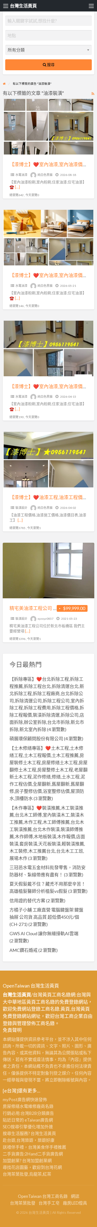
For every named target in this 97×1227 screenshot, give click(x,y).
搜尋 (50, 64)
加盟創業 (39, 1160)
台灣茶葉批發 (15, 1174)
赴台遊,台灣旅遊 (18, 1140)
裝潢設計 (21, 508)
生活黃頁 (47, 1133)
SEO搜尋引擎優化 (19, 1126)
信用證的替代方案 (27, 900)
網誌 (75, 1196)
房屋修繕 (11, 1106)
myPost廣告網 (16, 1099)
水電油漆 (21, 175)
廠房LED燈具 (75, 1203)
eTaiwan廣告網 (39, 1120)
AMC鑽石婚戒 (23, 950)
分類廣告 (45, 1113)
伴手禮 (51, 1147)
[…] (17, 187)
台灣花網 (53, 1167)
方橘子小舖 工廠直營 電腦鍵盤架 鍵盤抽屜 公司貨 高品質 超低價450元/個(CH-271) (46, 917)
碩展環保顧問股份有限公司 (36, 738)
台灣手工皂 (49, 1203)
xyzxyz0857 (45, 618)
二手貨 (44, 1153)
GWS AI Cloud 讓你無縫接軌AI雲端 (43, 933)
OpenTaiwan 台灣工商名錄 (43, 1196)
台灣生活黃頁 (23, 5)
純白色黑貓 (45, 175)
